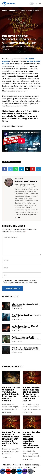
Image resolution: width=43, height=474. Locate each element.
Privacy (35, 465)
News (23, 10)
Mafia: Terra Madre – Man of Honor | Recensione (25, 327)
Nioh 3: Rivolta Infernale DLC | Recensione (25, 305)
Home (4, 10)
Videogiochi (13, 10)
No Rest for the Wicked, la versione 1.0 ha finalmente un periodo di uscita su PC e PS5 (11, 439)
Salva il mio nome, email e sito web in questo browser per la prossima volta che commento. (20, 282)
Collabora (26, 465)
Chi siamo (7, 465)
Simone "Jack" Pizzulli (14, 47)
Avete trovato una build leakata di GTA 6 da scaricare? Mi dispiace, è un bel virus (25, 339)
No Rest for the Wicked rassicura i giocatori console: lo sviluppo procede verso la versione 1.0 (31, 440)
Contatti (17, 465)
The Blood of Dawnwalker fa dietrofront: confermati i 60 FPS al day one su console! (25, 350)
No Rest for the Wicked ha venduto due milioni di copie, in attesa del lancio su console (11, 394)
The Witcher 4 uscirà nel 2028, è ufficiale (26, 316)
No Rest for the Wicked (11, 162)
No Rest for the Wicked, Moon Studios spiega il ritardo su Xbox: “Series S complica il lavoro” (31, 394)
